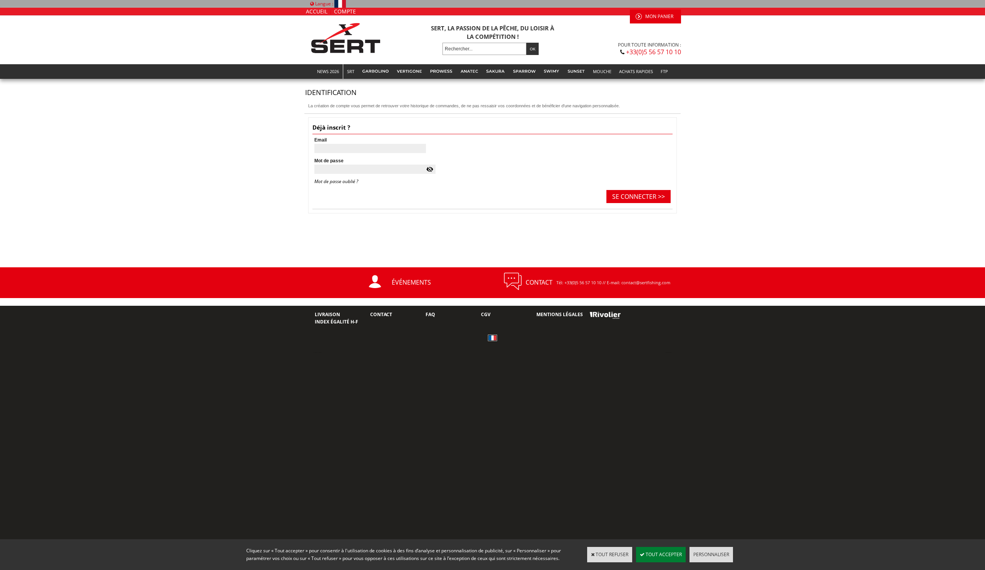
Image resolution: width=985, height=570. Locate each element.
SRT (350, 71)
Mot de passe (329, 160)
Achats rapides (636, 71)
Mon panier (659, 16)
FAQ (430, 314)
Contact (381, 314)
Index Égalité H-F (336, 321)
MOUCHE (602, 71)
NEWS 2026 (328, 71)
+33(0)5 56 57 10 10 (653, 52)
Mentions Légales (559, 314)
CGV (486, 314)
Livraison (327, 314)
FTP (664, 71)
